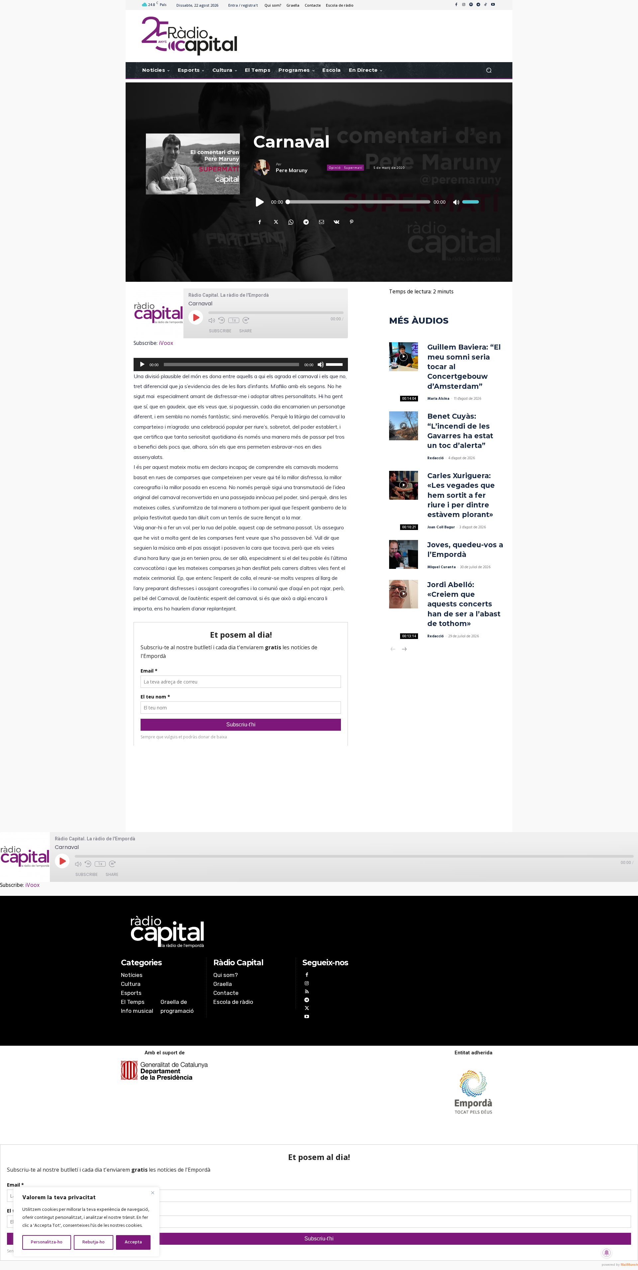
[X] (275, 222)
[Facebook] (456, 5)
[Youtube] (492, 5)
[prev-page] (393, 650)
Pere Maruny (291, 170)
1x (234, 320)
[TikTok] (485, 5)
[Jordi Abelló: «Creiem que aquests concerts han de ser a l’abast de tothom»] (403, 594)
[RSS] (306, 992)
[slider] (470, 202)
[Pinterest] (351, 222)
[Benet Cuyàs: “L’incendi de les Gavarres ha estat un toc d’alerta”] (403, 425)
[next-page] (404, 650)
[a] (251, 932)
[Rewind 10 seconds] (221, 320)
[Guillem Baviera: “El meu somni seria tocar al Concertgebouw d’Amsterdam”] (403, 356)
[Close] (153, 1193)
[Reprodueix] (260, 202)
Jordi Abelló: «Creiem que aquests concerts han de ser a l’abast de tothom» (463, 604)
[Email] (321, 222)
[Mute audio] (211, 320)
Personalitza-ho (46, 1242)
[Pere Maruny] (264, 167)
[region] (86, 1222)
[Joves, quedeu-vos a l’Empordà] (403, 554)
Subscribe (220, 331)
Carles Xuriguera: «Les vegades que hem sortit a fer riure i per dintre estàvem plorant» (461, 495)
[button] (488, 70)
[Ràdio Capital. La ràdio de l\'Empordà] (189, 36)
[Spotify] (471, 5)
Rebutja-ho (93, 1242)
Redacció (435, 458)
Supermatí (353, 167)
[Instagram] (463, 5)
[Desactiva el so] (456, 202)
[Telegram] (478, 5)
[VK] (336, 222)
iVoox (166, 343)
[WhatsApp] (290, 222)
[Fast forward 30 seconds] (246, 320)
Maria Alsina (438, 399)
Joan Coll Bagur (441, 527)
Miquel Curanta (441, 567)
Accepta (133, 1242)
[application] (366, 202)
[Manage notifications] (606, 1252)
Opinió (335, 167)
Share (245, 331)
